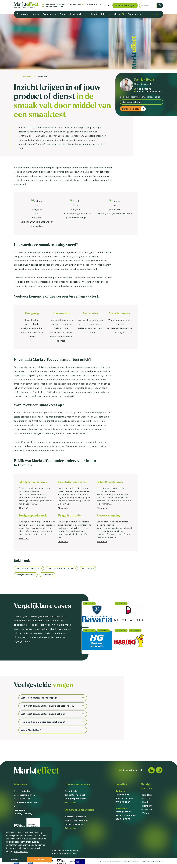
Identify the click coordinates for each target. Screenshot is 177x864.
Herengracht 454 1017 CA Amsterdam (125, 812)
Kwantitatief (77, 820)
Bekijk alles (70, 802)
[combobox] (107, 5)
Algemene (26, 802)
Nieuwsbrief (20, 810)
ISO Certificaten (22, 798)
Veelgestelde (24, 795)
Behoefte (75, 795)
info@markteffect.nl (131, 770)
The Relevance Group (132, 862)
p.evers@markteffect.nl (149, 91)
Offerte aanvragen (125, 5)
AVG (16, 806)
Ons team (87, 568)
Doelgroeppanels (24, 574)
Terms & (155, 862)
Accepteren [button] (39, 859)
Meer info (24, 508)
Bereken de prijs (130, 109)
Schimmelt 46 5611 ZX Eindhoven (124, 794)
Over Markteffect (22, 791)
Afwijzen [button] (14, 859)
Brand (71, 791)
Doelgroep (76, 798)
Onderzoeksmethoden (72, 14)
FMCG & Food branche (122, 631)
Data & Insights (98, 14)
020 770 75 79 (122, 819)
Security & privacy (23, 813)
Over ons (133, 14)
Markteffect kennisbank (28, 568)
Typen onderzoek (26, 14)
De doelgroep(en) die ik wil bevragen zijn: (140, 96)
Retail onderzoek (135, 631)
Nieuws (119, 14)
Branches (48, 14)
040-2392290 (144, 89)
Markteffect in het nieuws (61, 568)
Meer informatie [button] (21, 851)
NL (106, 5)
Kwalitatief (76, 816)
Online (74, 824)
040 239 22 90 (123, 802)
